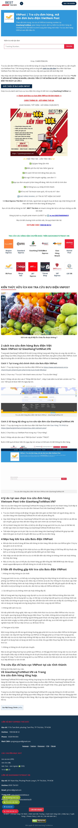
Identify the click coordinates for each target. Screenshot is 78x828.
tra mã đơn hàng (62, 25)
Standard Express (21, 252)
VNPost (43, 22)
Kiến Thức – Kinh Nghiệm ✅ (11, 766)
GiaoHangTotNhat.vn (45, 825)
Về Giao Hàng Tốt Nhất (19, 814)
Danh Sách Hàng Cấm (53, 814)
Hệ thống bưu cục (11, 798)
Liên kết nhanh (36, 810)
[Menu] (21, 3)
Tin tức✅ (5, 770)
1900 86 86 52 (11, 811)
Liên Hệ (39, 816)
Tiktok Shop (45, 274)
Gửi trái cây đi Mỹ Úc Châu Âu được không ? (39, 337)
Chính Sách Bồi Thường (36, 814)
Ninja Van (20, 274)
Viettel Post (69, 252)
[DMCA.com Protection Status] (39, 821)
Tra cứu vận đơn (11, 802)
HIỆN (20, 707)
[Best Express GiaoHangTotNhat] (10, 3)
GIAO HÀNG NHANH (27, 196)
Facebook (8, 807)
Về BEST (6, 814)
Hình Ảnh (4, 763)
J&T (32, 274)
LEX (68, 274)
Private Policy (31, 816)
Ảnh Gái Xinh (6, 759)
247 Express (57, 274)
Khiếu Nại (65, 814)
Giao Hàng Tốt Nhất (58, 425)
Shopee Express (9, 252)
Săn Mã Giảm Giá (49, 816)
